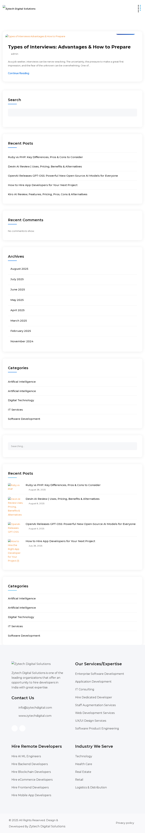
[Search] (134, 444)
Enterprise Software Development (99, 673)
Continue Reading (18, 73)
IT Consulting (84, 689)
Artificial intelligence (22, 391)
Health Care (83, 764)
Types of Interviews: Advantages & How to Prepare (69, 47)
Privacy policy (125, 823)
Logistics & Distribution (91, 787)
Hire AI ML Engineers (26, 756)
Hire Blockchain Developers (31, 772)
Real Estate (83, 772)
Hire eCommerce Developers (32, 779)
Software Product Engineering (97, 728)
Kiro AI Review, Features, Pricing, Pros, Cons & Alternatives (47, 194)
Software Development (24, 418)
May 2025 (17, 300)
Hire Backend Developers (29, 764)
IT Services (15, 409)
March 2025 (18, 320)
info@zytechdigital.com (35, 707)
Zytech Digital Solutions (47, 826)
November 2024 (21, 341)
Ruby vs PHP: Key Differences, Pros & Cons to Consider (45, 157)
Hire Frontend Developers (30, 787)
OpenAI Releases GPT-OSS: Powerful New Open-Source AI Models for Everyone (63, 175)
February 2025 (20, 331)
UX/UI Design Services (90, 720)
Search (14, 100)
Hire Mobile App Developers (31, 795)
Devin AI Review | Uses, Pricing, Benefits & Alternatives (45, 166)
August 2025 (19, 268)
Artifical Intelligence (22, 381)
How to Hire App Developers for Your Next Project (42, 185)
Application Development (93, 681)
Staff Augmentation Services (95, 705)
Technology (83, 756)
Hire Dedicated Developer (93, 697)
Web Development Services (95, 713)
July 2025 (17, 279)
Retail (79, 779)
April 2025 (17, 310)
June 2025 (17, 289)
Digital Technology (21, 400)
